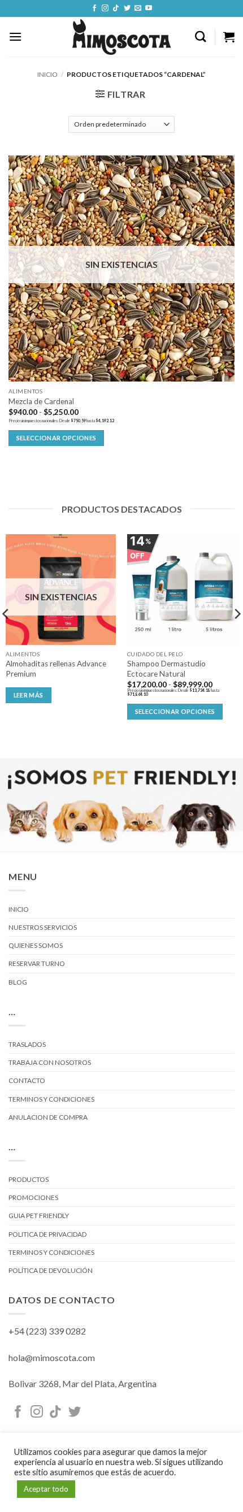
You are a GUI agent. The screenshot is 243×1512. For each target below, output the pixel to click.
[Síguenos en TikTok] (115, 8)
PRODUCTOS (28, 1179)
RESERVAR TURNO (36, 963)
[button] (15, 36)
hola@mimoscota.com (51, 1357)
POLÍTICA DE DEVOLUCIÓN (50, 1270)
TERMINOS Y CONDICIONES (51, 1099)
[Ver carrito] (229, 36)
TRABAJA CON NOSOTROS (49, 1062)
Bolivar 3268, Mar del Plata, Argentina (82, 1383)
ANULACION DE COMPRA (48, 1117)
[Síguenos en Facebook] (94, 8)
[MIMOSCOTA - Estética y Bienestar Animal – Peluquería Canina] (122, 37)
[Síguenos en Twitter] (127, 8)
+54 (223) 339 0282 (47, 1330)
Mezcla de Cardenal (41, 401)
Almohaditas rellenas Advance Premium (56, 668)
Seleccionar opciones (56, 437)
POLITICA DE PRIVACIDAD (47, 1234)
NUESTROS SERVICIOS (42, 927)
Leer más (29, 695)
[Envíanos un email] (137, 8)
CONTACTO (26, 1080)
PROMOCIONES (33, 1197)
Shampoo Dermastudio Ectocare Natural (166, 668)
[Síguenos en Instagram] (105, 8)
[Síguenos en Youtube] (148, 8)
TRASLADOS (27, 1044)
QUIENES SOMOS (35, 945)
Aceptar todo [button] (46, 1488)
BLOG (17, 982)
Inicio (47, 74)
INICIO (18, 909)
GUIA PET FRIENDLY (38, 1215)
